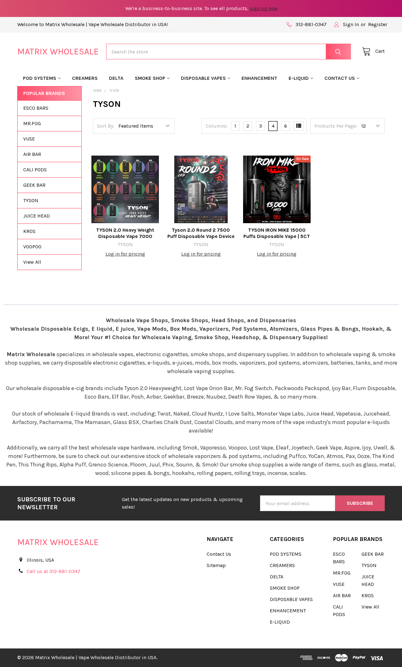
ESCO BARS (35, 108)
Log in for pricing (125, 254)
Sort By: (105, 126)
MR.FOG (32, 123)
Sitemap (216, 565)
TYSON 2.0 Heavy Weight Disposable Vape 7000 (125, 233)
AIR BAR (32, 154)
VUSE (29, 139)
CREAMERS (85, 78)
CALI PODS (35, 170)
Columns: (217, 126)
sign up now (264, 8)
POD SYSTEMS (39, 78)
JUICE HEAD (36, 216)
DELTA (116, 78)
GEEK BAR (34, 185)
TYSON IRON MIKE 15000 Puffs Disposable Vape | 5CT (276, 233)
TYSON (30, 200)
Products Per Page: (335, 126)
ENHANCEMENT (259, 78)
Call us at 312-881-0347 (53, 571)
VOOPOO (32, 247)
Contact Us (339, 78)
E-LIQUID (299, 78)
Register (377, 24)
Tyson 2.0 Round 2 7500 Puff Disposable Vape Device (201, 233)
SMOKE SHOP (150, 78)
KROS (29, 231)
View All (32, 262)
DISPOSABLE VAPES (203, 78)
